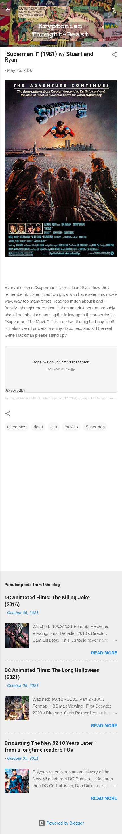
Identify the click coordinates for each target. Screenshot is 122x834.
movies (71, 426)
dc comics (16, 426)
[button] (114, 55)
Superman (95, 426)
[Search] (114, 11)
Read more (104, 652)
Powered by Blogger (64, 823)
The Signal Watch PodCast (22, 398)
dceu (38, 426)
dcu (53, 426)
